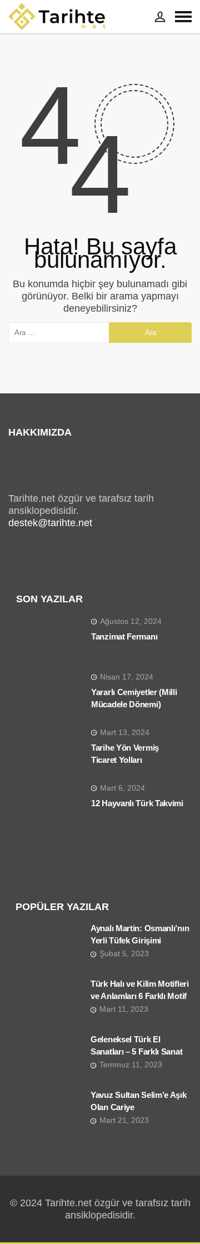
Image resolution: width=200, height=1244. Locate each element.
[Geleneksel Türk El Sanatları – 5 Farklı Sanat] (49, 1057)
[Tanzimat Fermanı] (49, 639)
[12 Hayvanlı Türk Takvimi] (49, 805)
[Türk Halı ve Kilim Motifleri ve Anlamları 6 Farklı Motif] (49, 1002)
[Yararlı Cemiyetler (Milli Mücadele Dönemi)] (49, 694)
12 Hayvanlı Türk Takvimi (137, 803)
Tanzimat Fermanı (124, 636)
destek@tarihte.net (50, 522)
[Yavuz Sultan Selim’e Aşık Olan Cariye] (49, 1113)
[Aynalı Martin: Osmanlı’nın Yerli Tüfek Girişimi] (49, 946)
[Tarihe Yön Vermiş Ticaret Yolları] (49, 750)
